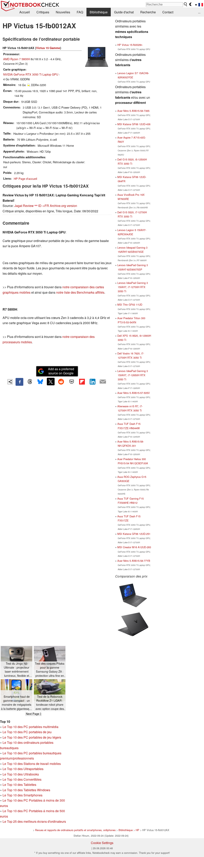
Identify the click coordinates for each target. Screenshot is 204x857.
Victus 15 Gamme (48, 48)
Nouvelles (63, 12)
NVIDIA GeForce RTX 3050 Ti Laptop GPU (30, 74)
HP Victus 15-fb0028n (129, 45)
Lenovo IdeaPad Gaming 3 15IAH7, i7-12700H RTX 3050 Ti (132, 287)
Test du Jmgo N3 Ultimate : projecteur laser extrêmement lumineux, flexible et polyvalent (16, 669)
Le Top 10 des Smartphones (22, 795)
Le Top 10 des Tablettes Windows (26, 790)
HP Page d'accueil (25, 178)
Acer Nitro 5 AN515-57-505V (133, 393)
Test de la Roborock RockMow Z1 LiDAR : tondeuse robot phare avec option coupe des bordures (49, 703)
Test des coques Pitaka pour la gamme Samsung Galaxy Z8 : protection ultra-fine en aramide (49, 669)
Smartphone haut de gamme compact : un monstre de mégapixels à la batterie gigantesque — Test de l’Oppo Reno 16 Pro (16, 703)
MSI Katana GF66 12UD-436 (133, 124)
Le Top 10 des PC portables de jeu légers (32, 737)
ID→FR (43, 205)
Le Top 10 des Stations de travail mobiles (32, 763)
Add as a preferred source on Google (61, 371)
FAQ (80, 12)
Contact (167, 12)
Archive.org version (63, 205)
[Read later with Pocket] (71, 381)
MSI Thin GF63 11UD (129, 304)
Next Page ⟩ (33, 714)
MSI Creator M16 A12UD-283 (134, 547)
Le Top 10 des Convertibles (22, 779)
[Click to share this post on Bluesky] (40, 382)
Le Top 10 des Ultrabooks (21, 774)
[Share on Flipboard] (82, 381)
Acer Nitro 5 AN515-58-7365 (133, 111)
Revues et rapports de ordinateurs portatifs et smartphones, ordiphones (75, 830)
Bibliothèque (99, 12)
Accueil (24, 12)
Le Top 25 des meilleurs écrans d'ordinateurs (34, 821)
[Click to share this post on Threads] (30, 382)
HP (137, 830)
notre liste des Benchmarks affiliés (80, 292)
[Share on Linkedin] (92, 381)
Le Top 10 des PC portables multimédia (30, 726)
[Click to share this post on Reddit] (61, 381)
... (199, 12)
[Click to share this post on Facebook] (19, 382)
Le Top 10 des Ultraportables (23, 768)
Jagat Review (24, 205)
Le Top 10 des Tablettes (19, 784)
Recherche (148, 12)
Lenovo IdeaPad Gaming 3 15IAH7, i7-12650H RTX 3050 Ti (132, 375)
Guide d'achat (124, 12)
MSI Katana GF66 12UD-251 (133, 534)
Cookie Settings (102, 842)
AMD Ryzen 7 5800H (16, 59)
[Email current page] (103, 382)
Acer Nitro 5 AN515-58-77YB (133, 561)
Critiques (42, 12)
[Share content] (10, 382)
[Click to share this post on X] (50, 381)
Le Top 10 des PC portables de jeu (27, 732)
